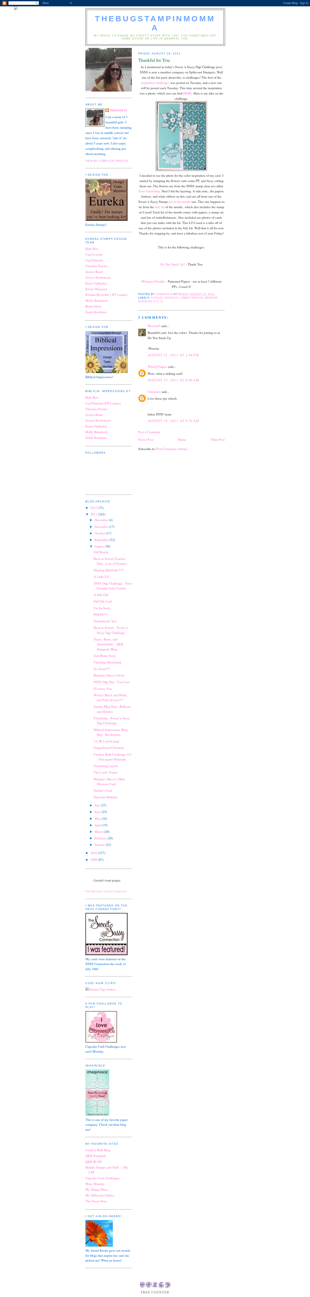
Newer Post (145, 439)
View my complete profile (106, 160)
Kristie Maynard (96, 289)
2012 (94, 508)
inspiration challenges (155, 83)
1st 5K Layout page (107, 741)
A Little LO (101, 576)
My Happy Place (96, 1189)
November (101, 526)
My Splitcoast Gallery (99, 1195)
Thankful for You (105, 621)
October (100, 533)
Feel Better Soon (105, 656)
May (97, 818)
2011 (94, 514)
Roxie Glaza (93, 306)
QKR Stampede (95, 1156)
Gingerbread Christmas (109, 748)
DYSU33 (157, 297)
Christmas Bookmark (107, 662)
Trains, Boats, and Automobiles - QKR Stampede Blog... (108, 644)
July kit (160, 207)
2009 (94, 859)
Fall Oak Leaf (103, 601)
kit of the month (180, 202)
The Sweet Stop (95, 1201)
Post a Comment (149, 432)
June (97, 812)
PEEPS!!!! (101, 614)
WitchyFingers (157, 366)
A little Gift (101, 595)
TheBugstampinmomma (155, 23)
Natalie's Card (103, 790)
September (101, 540)
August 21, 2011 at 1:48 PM (173, 355)
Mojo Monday (95, 1184)
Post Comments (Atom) (171, 449)
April (98, 825)
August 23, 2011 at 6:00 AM (173, 380)
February (100, 838)
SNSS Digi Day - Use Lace (112, 682)
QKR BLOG (93, 1161)
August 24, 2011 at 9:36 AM (173, 421)
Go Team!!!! (102, 669)
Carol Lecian (93, 254)
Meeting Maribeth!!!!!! (109, 570)
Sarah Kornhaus (96, 312)
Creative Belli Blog (97, 1150)
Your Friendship (149, 191)
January (100, 845)
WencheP (154, 326)
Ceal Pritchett (94, 260)
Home (182, 439)
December (101, 520)
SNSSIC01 (171, 297)
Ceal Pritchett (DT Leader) (103, 403)
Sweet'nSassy (192, 297)
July (97, 805)
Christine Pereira (96, 266)
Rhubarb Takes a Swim (109, 675)
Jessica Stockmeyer (98, 277)
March (99, 831)
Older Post (218, 439)
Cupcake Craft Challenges (102, 1178)
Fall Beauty (101, 552)
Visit (106, 891)
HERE (187, 93)
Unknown (154, 392)
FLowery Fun (103, 688)
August (99, 546)
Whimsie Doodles (153, 281)
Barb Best (91, 249)
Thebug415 (118, 110)
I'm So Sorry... (103, 608)
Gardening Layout (106, 766)
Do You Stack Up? (172, 264)
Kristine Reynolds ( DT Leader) (106, 295)
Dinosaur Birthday (106, 797)
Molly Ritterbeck (96, 300)
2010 (94, 853)
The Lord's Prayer (105, 772)
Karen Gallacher (96, 283)
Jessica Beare (94, 272)
